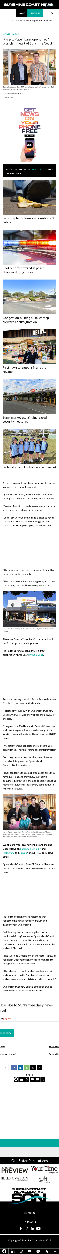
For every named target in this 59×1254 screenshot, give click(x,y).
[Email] (33, 1067)
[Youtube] (38, 1228)
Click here (36, 169)
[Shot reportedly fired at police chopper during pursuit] (29, 247)
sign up (23, 852)
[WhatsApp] (27, 1067)
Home (6, 34)
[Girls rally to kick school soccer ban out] (29, 446)
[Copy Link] (42, 1079)
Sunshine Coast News (14, 93)
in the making (36, 654)
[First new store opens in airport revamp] (29, 346)
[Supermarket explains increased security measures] (29, 396)
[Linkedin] (20, 1067)
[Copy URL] (39, 1067)
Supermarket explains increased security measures (25, 419)
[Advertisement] (29, 548)
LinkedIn (36, 848)
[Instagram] (26, 1228)
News (15, 34)
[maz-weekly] (14, 1170)
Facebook (25, 848)
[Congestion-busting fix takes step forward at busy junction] (29, 297)
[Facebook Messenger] (37, 1079)
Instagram (8, 852)
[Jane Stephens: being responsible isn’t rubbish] (29, 197)
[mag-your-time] (44, 1170)
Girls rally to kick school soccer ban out (29, 467)
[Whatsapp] (26, 1079)
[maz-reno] (14, 1179)
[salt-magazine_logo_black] (44, 1179)
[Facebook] (14, 1067)
